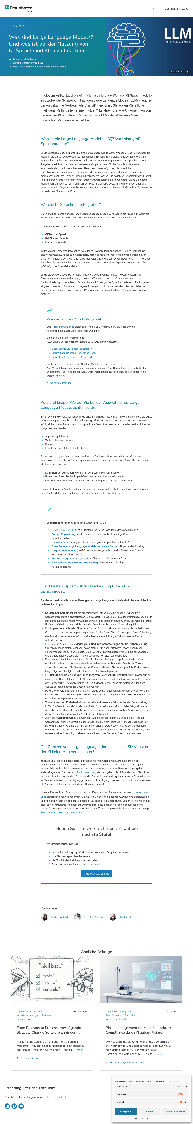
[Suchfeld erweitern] (154, 9)
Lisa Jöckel (61, 66)
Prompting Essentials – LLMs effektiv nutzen (77, 357)
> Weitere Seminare (59, 382)
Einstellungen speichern (175, 1111)
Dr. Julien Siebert (40, 66)
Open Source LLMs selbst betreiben (71, 349)
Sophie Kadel (117, 1062)
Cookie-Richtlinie (133, 1119)
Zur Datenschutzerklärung (152, 1119)
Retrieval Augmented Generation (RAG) (74, 353)
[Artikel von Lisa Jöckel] (112, 918)
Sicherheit (123, 1019)
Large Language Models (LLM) (29, 62)
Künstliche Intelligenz (25, 59)
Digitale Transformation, (30, 1011)
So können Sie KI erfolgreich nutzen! (61, 812)
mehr (80, 1050)
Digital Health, (114, 1011)
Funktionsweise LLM (63, 530)
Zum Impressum (171, 1119)
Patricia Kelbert (21, 66)
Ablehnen (149, 1111)
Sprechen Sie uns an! (96, 874)
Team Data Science (63, 326)
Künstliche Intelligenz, (29, 1015)
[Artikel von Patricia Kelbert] (44, 918)
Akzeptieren (126, 1111)
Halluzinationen (60, 542)
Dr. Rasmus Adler (135, 1062)
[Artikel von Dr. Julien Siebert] (77, 918)
